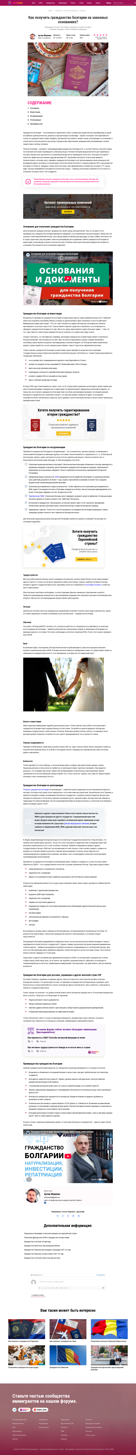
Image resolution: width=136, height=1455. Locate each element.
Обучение (64, 1435)
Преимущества (36, 124)
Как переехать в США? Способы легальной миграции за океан (56, 1037)
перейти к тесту (83, 559)
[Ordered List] (51, 1288)
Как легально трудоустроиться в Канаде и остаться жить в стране (59, 1047)
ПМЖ (62, 1431)
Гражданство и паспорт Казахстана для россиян (42, 1258)
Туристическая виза (19, 1435)
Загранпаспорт (44, 1427)
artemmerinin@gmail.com (52, 1197)
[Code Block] (59, 1288)
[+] (67, 1288)
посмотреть (64, 433)
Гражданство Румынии (59, 1367)
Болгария (82, 10)
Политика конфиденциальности (49, 1449)
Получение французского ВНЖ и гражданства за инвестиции (46, 1237)
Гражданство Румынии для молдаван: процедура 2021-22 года (47, 1250)
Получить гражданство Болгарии (36, 789)
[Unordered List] (53, 1288)
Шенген (15, 1439)
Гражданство (59, 10)
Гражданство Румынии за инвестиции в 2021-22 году (44, 1254)
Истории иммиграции (19, 1420)
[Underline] (45, 1288)
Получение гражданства (71, 10)
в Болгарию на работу (93, 585)
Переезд (64, 1439)
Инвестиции (35, 112)
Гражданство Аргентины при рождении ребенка (42, 1246)
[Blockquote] (56, 1288)
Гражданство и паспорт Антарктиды (37, 1242)
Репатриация (35, 120)
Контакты (89, 1431)
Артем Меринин (44, 35)
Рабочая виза (17, 1431)
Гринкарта (64, 1427)
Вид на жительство (67, 1423)
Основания (34, 108)
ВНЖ (57, 477)
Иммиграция (65, 1420)
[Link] (62, 1288)
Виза (14, 1427)
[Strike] (48, 1288)
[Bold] (39, 1288)
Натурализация (36, 116)
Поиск (108, 3)
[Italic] (42, 1288)
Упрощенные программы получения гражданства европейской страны (50, 1233)
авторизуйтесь (100, 1275)
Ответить (43, 1041)
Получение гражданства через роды (23, 1367)
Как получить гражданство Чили (63, 1341)
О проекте (89, 1420)
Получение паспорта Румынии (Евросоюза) (108, 1341)
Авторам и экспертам (93, 1423)
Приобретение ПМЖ (36, 496)
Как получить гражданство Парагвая (23, 1341)
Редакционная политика (94, 1427)
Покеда (50, 10)
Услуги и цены (90, 1435)
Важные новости (18, 1423)
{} (64, 1288)
